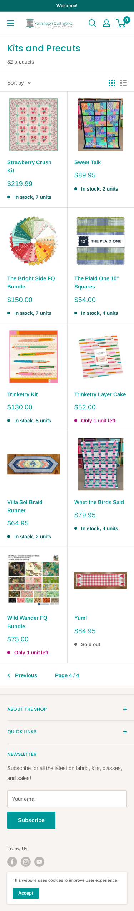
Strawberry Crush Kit (29, 166)
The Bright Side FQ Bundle (31, 282)
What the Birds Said (99, 502)
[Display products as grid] (112, 83)
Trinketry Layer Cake (100, 394)
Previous (26, 675)
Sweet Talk (87, 162)
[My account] (106, 23)
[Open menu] (10, 23)
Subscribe (31, 820)
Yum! (80, 618)
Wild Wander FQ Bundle (27, 622)
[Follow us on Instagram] (26, 862)
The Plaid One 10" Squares (96, 282)
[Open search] (92, 23)
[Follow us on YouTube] (39, 862)
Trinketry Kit (22, 394)
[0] (120, 23)
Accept (25, 893)
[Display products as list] (123, 83)
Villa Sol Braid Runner (25, 506)
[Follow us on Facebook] (12, 862)
